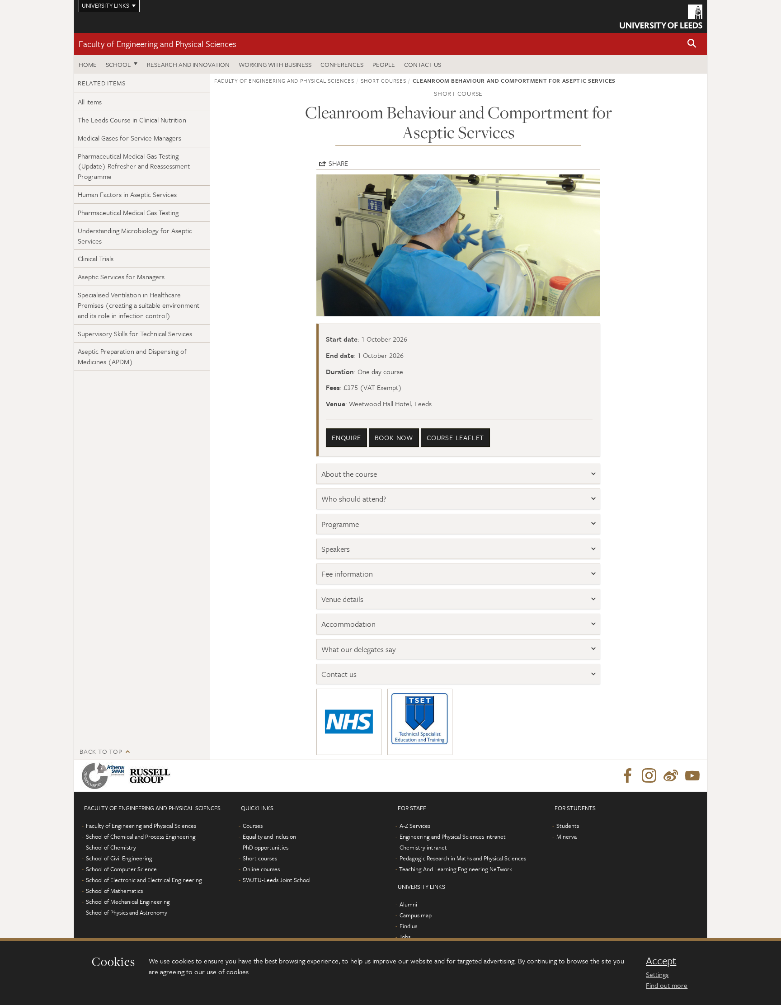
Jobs (404, 936)
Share (338, 163)
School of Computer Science (121, 869)
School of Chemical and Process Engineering (141, 836)
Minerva (566, 836)
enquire (346, 437)
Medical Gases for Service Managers (129, 138)
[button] (692, 44)
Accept (661, 960)
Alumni (408, 904)
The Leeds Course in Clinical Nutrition (132, 120)
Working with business (275, 64)
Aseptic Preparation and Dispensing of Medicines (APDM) (132, 356)
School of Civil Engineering (119, 858)
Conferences (341, 64)
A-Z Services (415, 825)
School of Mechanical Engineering (128, 901)
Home (88, 64)
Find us (408, 925)
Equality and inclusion (269, 836)
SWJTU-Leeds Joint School (277, 879)
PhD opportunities (265, 847)
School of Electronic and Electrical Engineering (144, 879)
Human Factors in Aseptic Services (127, 194)
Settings (657, 974)
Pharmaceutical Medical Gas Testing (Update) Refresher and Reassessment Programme (134, 166)
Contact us (422, 64)
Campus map (416, 915)
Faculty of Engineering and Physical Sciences (157, 44)
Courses (253, 825)
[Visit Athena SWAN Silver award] (104, 775)
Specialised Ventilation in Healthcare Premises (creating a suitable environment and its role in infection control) (138, 305)
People (383, 64)
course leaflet (455, 437)
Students (567, 825)
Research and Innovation (188, 64)
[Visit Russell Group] (151, 775)
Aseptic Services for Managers (121, 277)
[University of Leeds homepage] (661, 16)
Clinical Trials (95, 258)
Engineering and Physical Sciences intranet (453, 836)
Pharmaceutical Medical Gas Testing (128, 212)
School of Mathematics (114, 890)
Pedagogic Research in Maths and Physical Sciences (463, 858)
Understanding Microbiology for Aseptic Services (135, 235)
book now (394, 437)
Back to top (101, 751)
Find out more (666, 985)
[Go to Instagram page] (649, 776)
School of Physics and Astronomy (126, 912)
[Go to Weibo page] (670, 776)
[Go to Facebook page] (627, 776)
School (118, 64)
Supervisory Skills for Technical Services (135, 333)
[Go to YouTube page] (692, 776)
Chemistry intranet (423, 847)
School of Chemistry (111, 847)
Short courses (383, 80)
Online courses (261, 869)
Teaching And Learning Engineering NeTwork (455, 869)
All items (90, 102)
